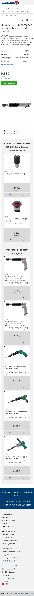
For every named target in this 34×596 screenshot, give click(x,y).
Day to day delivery (8, 544)
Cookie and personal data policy (25, 593)
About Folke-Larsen (8, 531)
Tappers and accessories (7, 11)
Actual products (7, 514)
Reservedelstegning (10, 131)
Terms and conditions (9, 526)
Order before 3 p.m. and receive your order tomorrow (17, 503)
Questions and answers (10, 541)
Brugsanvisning (9, 133)
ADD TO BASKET (9, 83)
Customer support (8, 534)
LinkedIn (5, 581)
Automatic (5, 517)
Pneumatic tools (12, 9)
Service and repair (8, 537)
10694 (28, 11)
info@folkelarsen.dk (8, 561)
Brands (4, 523)
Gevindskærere (20, 11)
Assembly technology (9, 520)
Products (3, 9)
